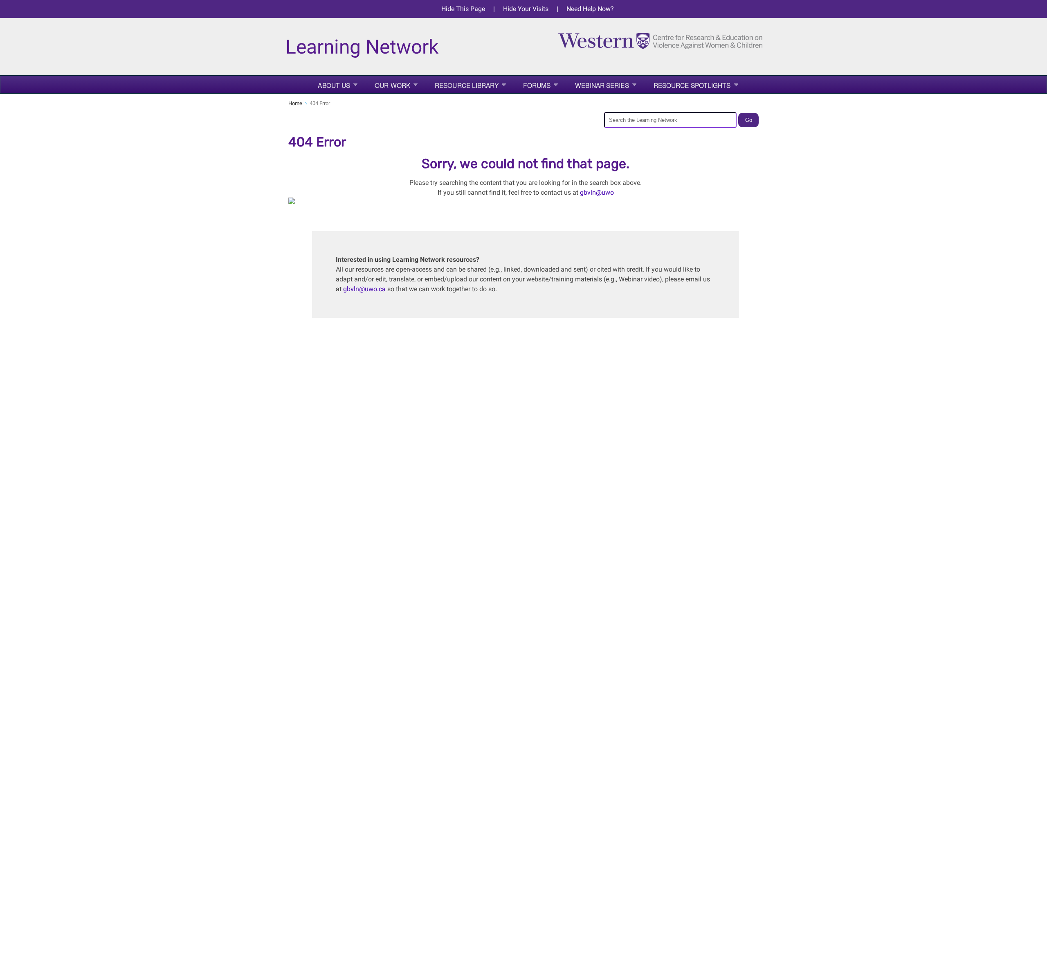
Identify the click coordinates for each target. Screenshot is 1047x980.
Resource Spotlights (692, 85)
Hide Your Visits (525, 9)
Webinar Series (602, 85)
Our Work (392, 85)
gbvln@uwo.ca (364, 289)
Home (295, 103)
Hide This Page (463, 9)
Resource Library (467, 85)
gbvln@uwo (597, 192)
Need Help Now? (590, 9)
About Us (334, 85)
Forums (537, 85)
